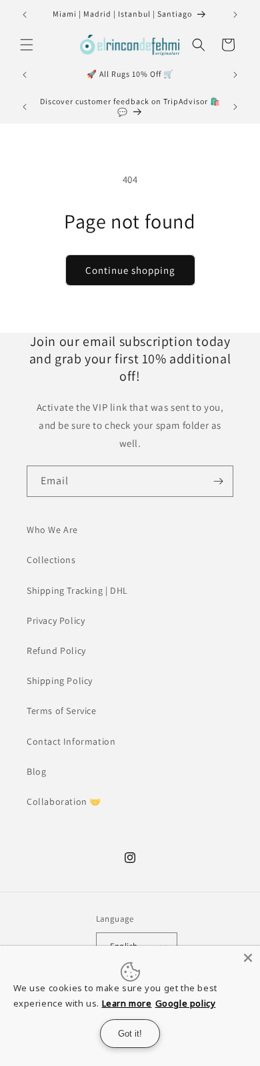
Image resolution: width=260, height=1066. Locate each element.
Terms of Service (62, 711)
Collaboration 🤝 (64, 801)
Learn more (127, 1003)
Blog (36, 771)
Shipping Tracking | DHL (77, 590)
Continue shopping (130, 270)
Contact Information (71, 741)
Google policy (185, 1003)
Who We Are (52, 530)
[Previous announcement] (24, 14)
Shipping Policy (60, 681)
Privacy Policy (56, 620)
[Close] (248, 957)
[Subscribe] (218, 481)
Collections (51, 560)
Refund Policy (56, 651)
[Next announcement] (235, 14)
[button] (26, 44)
